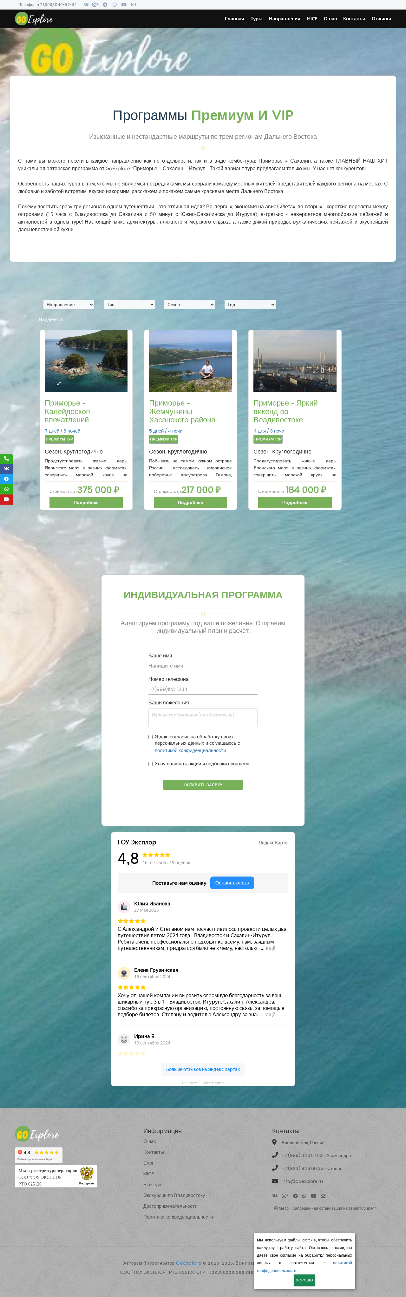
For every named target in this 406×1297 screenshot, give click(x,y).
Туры (257, 19)
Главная (234, 19)
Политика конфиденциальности (178, 1216)
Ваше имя (160, 655)
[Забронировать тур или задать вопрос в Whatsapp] (6, 489)
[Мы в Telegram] (6, 479)
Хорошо (304, 1280)
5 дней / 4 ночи (182, 416)
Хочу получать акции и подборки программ (202, 764)
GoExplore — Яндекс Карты (203, 1082)
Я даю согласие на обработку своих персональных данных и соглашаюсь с (197, 744)
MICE (312, 19)
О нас (330, 19)
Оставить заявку (203, 785)
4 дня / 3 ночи (285, 416)
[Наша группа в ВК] (86, 5)
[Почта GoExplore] (323, 1195)
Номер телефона (168, 679)
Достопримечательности (170, 1206)
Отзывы (381, 19)
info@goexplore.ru (302, 1181)
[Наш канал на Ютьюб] (124, 5)
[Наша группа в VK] (6, 469)
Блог (148, 1162)
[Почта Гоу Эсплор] (133, 5)
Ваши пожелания (168, 702)
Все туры (153, 1184)
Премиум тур (59, 439)
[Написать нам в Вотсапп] (114, 5)
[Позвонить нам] (6, 459)
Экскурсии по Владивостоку (174, 1195)
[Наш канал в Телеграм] (105, 5)
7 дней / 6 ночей (67, 416)
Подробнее (86, 502)
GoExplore (189, 1263)
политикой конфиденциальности (190, 750)
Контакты (354, 19)
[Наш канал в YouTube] (6, 499)
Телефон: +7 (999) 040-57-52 (47, 4)
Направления (284, 19)
